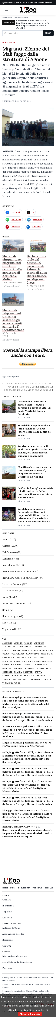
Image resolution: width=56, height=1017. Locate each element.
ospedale (7, 672)
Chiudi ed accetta (29, 1014)
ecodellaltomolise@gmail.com (17, 962)
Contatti (6, 945)
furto (5, 665)
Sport (5, 622)
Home (5, 888)
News (5, 597)
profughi (28, 672)
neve (48, 668)
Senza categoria (11, 616)
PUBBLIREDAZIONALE (14, 603)
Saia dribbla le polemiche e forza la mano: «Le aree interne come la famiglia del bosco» (35, 430)
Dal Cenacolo (9, 552)
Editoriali (7, 917)
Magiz (5, 742)
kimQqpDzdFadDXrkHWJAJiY (19, 810)
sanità (38, 672)
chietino (39, 658)
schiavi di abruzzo (12, 676)
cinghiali (7, 661)
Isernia (26, 665)
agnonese (39, 643)
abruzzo (18, 643)
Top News (37, 888)
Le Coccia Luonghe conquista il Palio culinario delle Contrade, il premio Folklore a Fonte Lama (35, 493)
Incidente (15, 665)
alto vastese (24, 647)
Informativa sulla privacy (14, 956)
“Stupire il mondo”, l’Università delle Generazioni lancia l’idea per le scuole (29, 388)
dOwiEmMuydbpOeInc (15, 697)
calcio (6, 654)
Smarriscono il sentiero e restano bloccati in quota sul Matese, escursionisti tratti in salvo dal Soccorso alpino (27, 833)
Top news (7, 629)
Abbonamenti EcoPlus (13, 934)
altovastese (39, 647)
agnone (6, 376)
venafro (35, 679)
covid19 (18, 661)
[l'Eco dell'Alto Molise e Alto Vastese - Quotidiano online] (28, 10)
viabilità (46, 679)
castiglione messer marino (17, 658)
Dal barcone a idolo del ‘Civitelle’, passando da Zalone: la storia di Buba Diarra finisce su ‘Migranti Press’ (37, 269)
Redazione (7, 940)
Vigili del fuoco (11, 683)
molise (40, 668)
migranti (14, 376)
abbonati (7, 643)
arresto (6, 650)
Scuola (5, 609)
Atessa (16, 650)
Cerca (48, 33)
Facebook (7, 968)
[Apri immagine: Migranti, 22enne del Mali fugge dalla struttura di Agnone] (28, 127)
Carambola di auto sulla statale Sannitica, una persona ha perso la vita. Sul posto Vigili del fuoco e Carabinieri (32, 25)
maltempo (42, 665)
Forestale (47, 661)
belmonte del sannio (33, 650)
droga (27, 661)
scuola (28, 676)
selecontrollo (41, 676)
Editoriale (7, 558)
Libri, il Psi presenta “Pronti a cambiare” (28, 383)
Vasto (26, 679)
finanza (36, 661)
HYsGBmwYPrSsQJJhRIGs (17, 726)
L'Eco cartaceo (10, 590)
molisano (30, 668)
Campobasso (18, 654)
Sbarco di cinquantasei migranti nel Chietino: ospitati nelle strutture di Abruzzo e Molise (12, 267)
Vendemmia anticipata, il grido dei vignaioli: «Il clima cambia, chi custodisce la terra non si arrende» (35, 451)
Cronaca (6, 899)
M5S (34, 665)
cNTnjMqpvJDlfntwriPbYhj (18, 752)
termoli (6, 679)
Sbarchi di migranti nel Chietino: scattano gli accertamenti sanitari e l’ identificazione (13, 320)
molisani (18, 668)
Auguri (5, 539)
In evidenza (8, 43)
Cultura (6, 545)
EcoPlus (49, 888)
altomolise (8, 647)
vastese (17, 679)
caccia (49, 650)
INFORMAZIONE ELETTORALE (19, 571)
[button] (6, 9)
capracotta (32, 654)
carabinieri (46, 654)
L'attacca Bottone (12, 584)
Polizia (18, 672)
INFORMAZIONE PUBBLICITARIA (20, 577)
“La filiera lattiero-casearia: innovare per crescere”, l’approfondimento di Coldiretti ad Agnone (34, 472)
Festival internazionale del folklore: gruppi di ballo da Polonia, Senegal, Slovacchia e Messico (27, 717)
